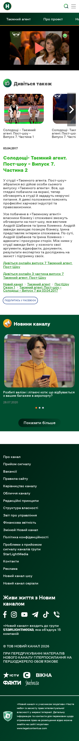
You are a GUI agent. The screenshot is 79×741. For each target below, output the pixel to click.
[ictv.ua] (11, 676)
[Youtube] (24, 615)
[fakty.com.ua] (12, 683)
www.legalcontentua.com (32, 728)
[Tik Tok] (46, 615)
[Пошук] (66, 6)
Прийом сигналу (17, 464)
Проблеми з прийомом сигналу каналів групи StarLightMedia (22, 549)
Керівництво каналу (20, 486)
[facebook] (5, 615)
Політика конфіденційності (25, 537)
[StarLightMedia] (18, 630)
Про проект (53, 19)
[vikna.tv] (44, 676)
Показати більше (40, 423)
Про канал (12, 456)
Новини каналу (32, 323)
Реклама (10, 568)
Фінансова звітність (19, 522)
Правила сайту (15, 478)
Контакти (11, 561)
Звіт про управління (20, 515)
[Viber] (57, 615)
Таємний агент (18, 19)
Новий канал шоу (17, 575)
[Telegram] (35, 615)
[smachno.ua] (32, 683)
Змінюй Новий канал (20, 529)
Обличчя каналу (16, 493)
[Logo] (7, 6)
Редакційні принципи (21, 500)
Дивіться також (33, 83)
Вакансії (10, 471)
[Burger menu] (73, 6)
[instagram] (14, 615)
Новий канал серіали (20, 583)
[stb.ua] (27, 676)
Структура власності (20, 507)
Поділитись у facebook (20, 300)
